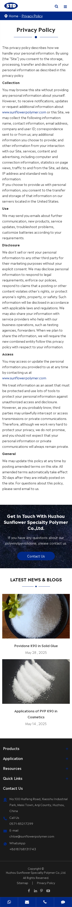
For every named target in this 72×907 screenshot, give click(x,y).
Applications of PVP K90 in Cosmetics (35, 713)
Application (13, 758)
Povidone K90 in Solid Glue (36, 645)
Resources (12, 768)
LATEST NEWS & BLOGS (36, 579)
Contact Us (36, 556)
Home (13, 15)
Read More (36, 633)
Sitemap (22, 883)
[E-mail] (27, 902)
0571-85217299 (21, 823)
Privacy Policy (32, 15)
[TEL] (45, 902)
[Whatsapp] (9, 902)
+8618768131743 (22, 848)
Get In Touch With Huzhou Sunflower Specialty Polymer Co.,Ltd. (36, 521)
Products (11, 748)
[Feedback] (63, 902)
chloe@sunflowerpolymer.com (31, 836)
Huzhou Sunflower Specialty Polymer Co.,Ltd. (36, 872)
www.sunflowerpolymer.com (24, 111)
